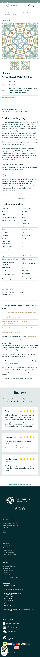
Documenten (6, 111)
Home (3, 13)
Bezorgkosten (7, 546)
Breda (13, 586)
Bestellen (6, 543)
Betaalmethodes (8, 548)
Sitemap (5, 528)
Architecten (6, 568)
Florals (29, 13)
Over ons (10, 13)
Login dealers (7, 575)
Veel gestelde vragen (10, 555)
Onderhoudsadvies (9, 552)
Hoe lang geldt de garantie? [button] (11, 332)
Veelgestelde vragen (21, 111)
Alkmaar (6, 586)
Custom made (20, 13)
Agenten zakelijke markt (10, 577)
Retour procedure (9, 550)
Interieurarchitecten (9, 566)
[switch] (4, 654)
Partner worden (8, 570)
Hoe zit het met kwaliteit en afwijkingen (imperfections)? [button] (14, 322)
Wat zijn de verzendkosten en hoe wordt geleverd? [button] (19, 313)
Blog (4, 532)
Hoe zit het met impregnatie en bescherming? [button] (17, 328)
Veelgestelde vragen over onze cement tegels (19, 337)
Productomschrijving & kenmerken (12, 109)
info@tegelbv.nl (12, 627)
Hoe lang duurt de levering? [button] (11, 317)
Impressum (6, 530)
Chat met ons (12, 631)
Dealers (5, 573)
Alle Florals (6, 20)
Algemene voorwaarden (10, 525)
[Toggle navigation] (3, 6)
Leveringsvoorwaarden (10, 523)
